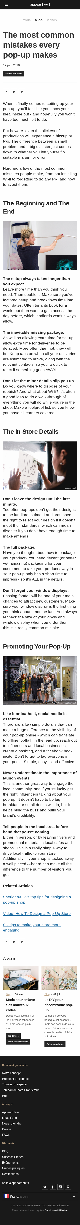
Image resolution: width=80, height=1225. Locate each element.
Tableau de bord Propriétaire (21, 1090)
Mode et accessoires (18, 1041)
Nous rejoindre (12, 1123)
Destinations (10, 1173)
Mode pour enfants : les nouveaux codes (20, 1005)
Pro (4, 1095)
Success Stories (12, 1157)
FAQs (5, 1134)
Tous (27, 20)
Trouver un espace (14, 1084)
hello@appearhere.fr (15, 1183)
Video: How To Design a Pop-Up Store (37, 913)
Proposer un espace (15, 1078)
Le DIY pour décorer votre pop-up (58, 1005)
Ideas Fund (9, 1117)
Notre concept (11, 1073)
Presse (6, 1129)
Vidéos (52, 20)
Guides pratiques (13, 73)
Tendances (13, 1035)
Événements (10, 1162)
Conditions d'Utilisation (56, 1210)
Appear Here (10, 1112)
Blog (39, 20)
